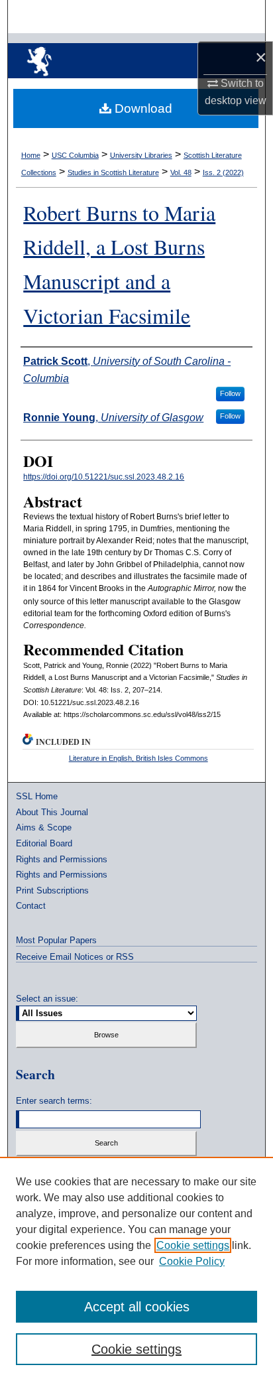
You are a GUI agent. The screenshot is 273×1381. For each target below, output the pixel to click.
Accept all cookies (137, 1306)
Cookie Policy (192, 1261)
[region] (136, 1269)
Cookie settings (192, 1245)
